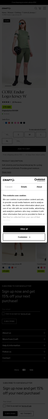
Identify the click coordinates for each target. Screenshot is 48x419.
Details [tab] (24, 187)
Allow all (24, 229)
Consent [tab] (8, 187)
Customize (22, 237)
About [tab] (39, 187)
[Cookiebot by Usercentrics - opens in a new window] (34, 180)
